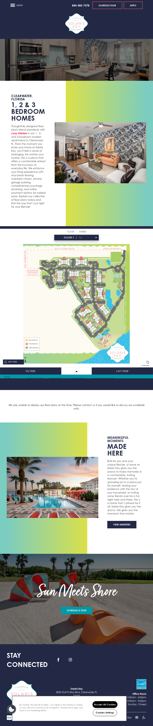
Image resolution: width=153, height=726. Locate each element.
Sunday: (132, 704)
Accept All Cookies (105, 704)
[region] (69, 708)
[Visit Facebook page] (58, 660)
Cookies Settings (105, 712)
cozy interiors (19, 133)
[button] (107, 5)
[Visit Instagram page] (70, 660)
